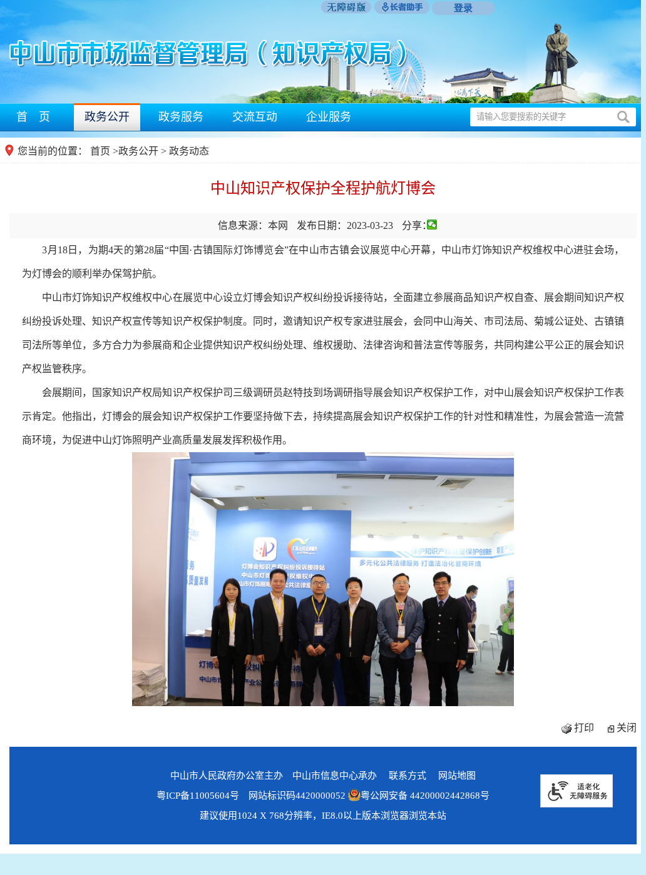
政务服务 (180, 117)
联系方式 (407, 776)
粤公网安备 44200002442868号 (425, 796)
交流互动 (254, 117)
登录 (463, 8)
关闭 (627, 727)
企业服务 (328, 117)
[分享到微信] (432, 225)
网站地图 (457, 776)
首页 (100, 151)
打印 (584, 727)
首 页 (33, 117)
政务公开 (107, 117)
